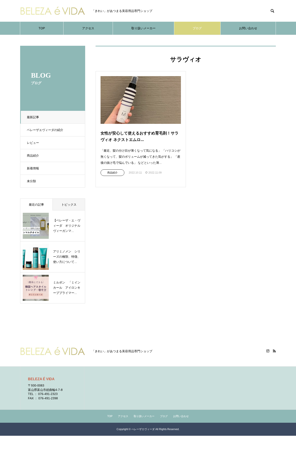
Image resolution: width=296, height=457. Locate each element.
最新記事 (33, 117)
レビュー (33, 142)
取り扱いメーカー (143, 28)
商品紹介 (33, 155)
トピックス (68, 204)
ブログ (197, 28)
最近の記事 (36, 204)
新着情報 (33, 168)
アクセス (88, 28)
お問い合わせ (248, 28)
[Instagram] (267, 350)
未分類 (31, 181)
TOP (42, 28)
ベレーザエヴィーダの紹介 (45, 130)
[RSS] (274, 350)
